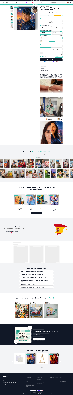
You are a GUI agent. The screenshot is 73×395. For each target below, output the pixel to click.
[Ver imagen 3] (11, 14)
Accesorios (38, 380)
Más (41, 2)
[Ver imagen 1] (11, 7)
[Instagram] (6, 382)
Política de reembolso (37, 393)
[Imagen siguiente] (37, 18)
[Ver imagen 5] (11, 20)
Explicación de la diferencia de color (30, 384)
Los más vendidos (14, 2)
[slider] (51, 132)
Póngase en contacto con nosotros (53, 377)
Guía (60, 35)
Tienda (38, 2)
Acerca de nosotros (28, 377)
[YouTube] (8, 382)
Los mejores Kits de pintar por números (30, 386)
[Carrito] (70, 2)
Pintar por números (39, 377)
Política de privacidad (21, 393)
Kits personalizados (22, 2)
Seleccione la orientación (45, 25)
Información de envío (51, 380)
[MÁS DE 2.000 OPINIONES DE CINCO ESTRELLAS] (36, 168)
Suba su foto (43, 18)
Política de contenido (42, 393)
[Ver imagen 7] (11, 26)
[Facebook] (4, 382)
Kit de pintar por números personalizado (40, 379)
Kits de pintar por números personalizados (46, 6)
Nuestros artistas (39, 383)
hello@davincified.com (7, 379)
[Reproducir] (51, 107)
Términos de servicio (27, 393)
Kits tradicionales (28, 2)
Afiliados (61, 380)
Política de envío (32, 393)
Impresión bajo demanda (63, 378)
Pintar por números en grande (41, 382)
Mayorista (61, 377)
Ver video (47, 116)
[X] (13, 382)
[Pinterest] (11, 382)
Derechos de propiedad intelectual (50, 393)
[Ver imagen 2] (11, 10)
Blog (26, 380)
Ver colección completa (36, 213)
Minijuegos (34, 2)
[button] (51, 22)
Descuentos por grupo (63, 381)
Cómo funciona (28, 378)
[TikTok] (9, 382)
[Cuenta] (66, 2)
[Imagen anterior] (15, 18)
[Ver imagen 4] (11, 17)
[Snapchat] (15, 382)
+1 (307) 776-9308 (6, 380)
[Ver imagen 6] (11, 23)
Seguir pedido (50, 378)
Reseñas (27, 381)
